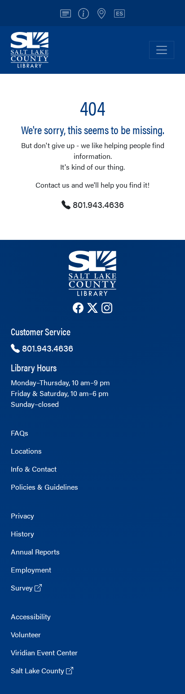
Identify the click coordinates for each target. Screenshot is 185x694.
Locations (26, 451)
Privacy (22, 515)
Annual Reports (35, 551)
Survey (23, 587)
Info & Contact (34, 469)
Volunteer (26, 634)
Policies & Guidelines (44, 487)
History (22, 533)
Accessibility (31, 616)
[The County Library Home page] (92, 273)
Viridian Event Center (44, 652)
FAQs (19, 433)
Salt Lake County (38, 670)
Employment (31, 569)
